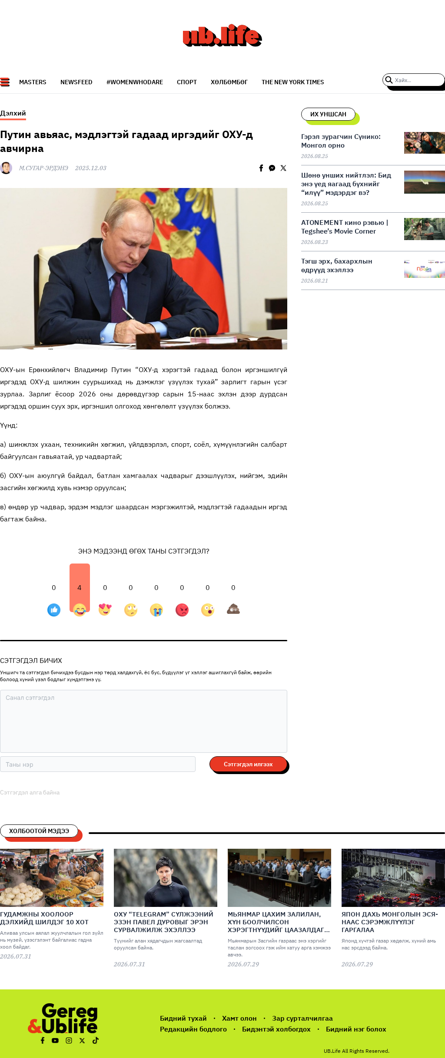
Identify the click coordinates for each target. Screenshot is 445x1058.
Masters (32, 82)
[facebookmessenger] (272, 168)
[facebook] (261, 168)
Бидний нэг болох (356, 1029)
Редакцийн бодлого (193, 1029)
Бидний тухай (183, 1018)
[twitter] (283, 168)
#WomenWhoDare (134, 82)
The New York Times (293, 82)
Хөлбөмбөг (229, 82)
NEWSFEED (76, 82)
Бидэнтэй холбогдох (276, 1029)
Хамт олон (239, 1018)
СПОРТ (187, 82)
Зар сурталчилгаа (302, 1018)
